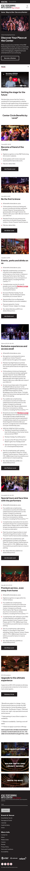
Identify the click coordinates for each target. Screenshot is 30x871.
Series (3, 827)
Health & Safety (5, 825)
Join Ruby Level (9, 648)
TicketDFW (12, 1)
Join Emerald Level (10, 558)
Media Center (5, 839)
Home (3, 12)
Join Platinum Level (10, 468)
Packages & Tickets (6, 820)
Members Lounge (22, 286)
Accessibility (4, 851)
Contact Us (4, 835)
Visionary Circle (9, 694)
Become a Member (10, 58)
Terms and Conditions (7, 849)
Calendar (3, 823)
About (3, 837)
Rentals (3, 844)
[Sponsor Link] (4, 858)
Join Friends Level (9, 169)
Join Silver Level (9, 230)
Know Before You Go (6, 818)
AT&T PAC (4, 1)
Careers (3, 842)
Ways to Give (10, 12)
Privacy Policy (5, 847)
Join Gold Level (9, 316)
